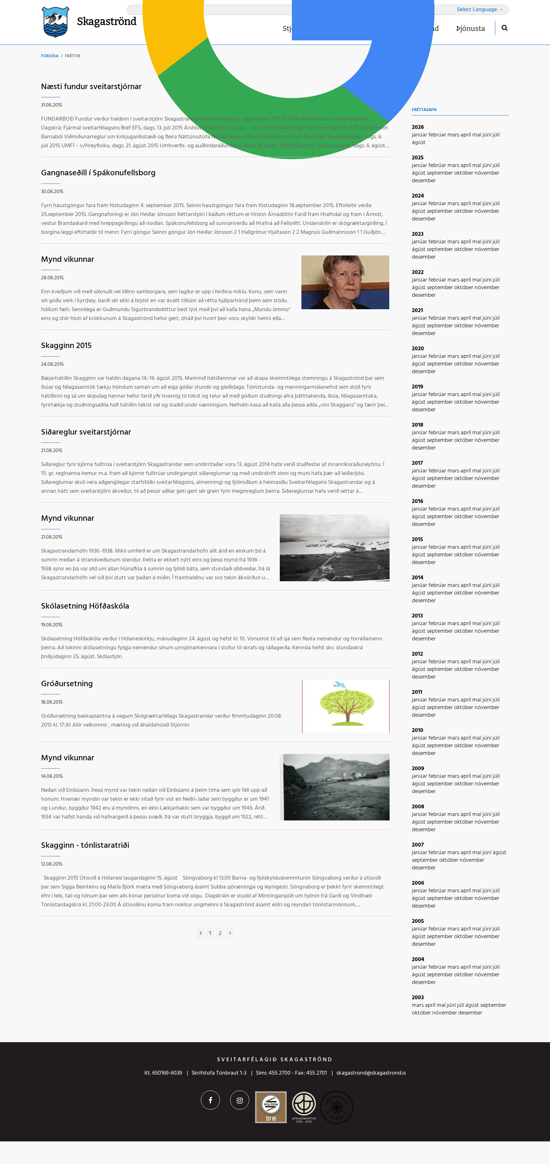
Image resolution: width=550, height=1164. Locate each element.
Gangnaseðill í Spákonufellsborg (98, 173)
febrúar (438, 135)
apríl (466, 135)
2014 (417, 577)
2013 (417, 616)
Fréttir (72, 56)
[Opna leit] (504, 27)
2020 (418, 348)
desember (424, 180)
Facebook (210, 1100)
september (440, 173)
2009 (418, 768)
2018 (417, 425)
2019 (417, 387)
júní (488, 135)
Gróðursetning (67, 684)
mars (454, 135)
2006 (418, 883)
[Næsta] (230, 933)
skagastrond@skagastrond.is (371, 1073)
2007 (418, 845)
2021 (417, 310)
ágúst (419, 142)
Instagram (239, 1100)
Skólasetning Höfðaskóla (85, 606)
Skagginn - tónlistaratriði (85, 845)
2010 (417, 730)
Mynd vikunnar (67, 259)
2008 (418, 807)
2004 (418, 959)
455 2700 (280, 1073)
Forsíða (50, 56)
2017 (417, 463)
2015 (417, 539)
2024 (418, 196)
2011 (417, 692)
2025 (418, 158)
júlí (496, 135)
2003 (418, 997)
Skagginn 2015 (66, 345)
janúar (420, 135)
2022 (418, 272)
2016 (417, 501)
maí (477, 135)
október (464, 173)
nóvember (487, 173)
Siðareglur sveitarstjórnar (86, 432)
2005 (418, 921)
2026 (418, 127)
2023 (418, 234)
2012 (417, 654)
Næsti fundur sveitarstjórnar (91, 87)
